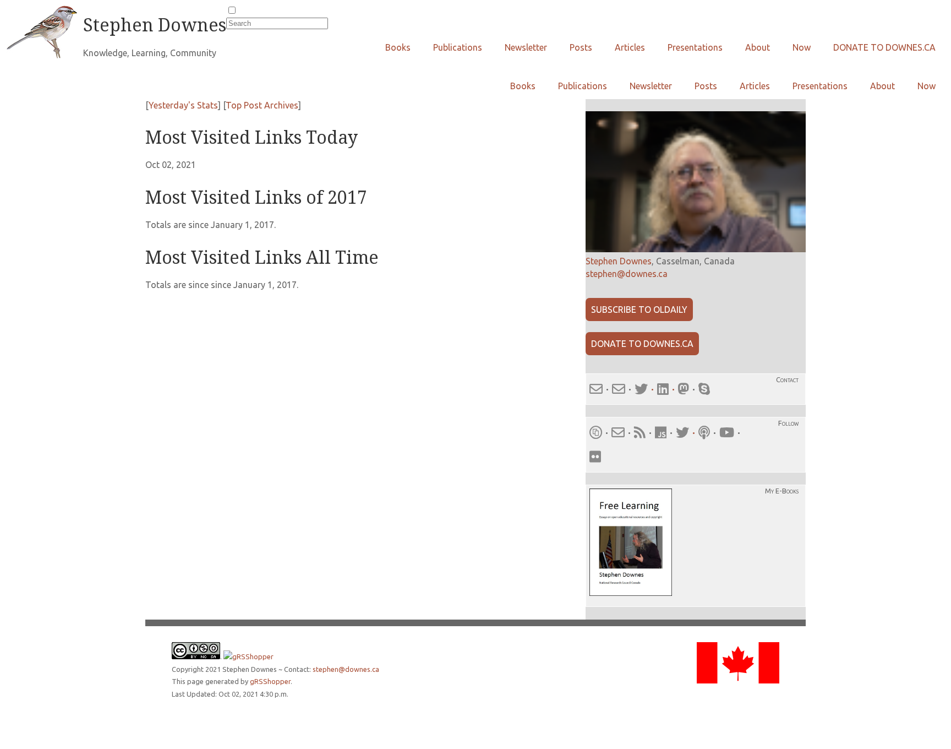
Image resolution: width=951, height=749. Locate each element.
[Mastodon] (683, 389)
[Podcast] (704, 432)
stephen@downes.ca (627, 274)
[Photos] (595, 456)
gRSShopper (270, 681)
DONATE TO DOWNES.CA (884, 47)
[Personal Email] (596, 389)
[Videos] (726, 432)
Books (398, 47)
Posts (581, 47)
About (757, 47)
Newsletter (526, 47)
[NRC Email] (618, 389)
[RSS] (640, 432)
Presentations (695, 47)
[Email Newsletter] (618, 432)
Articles (630, 47)
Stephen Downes (619, 261)
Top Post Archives (262, 105)
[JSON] (662, 432)
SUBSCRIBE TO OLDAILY (639, 309)
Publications (457, 47)
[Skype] (704, 389)
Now (801, 47)
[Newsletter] (595, 432)
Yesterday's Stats (183, 105)
